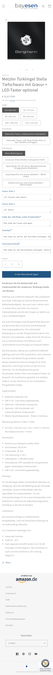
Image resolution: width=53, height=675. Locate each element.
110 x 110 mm (31, 123)
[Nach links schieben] (20, 70)
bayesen (22, 671)
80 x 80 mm (10, 116)
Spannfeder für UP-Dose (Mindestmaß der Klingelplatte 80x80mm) (26, 167)
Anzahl (4, 258)
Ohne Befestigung (13, 153)
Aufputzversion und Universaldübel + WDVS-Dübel (26, 183)
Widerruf (10, 612)
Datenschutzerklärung (16, 606)
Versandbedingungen (15, 619)
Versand (12, 100)
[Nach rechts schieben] (33, 70)
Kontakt (9, 625)
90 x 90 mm (28, 116)
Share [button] (8, 562)
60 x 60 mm (10, 110)
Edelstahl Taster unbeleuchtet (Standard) (25, 134)
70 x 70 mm (28, 110)
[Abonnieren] (44, 643)
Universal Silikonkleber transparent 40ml (25, 159)
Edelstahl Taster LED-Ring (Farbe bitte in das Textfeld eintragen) (26, 141)
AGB (7, 599)
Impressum (11, 593)
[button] (3, 6)
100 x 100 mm (11, 123)
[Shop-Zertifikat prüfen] (45, 674)
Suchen (9, 587)
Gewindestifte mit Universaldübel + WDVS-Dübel (26, 175)
